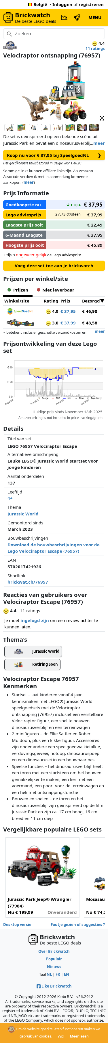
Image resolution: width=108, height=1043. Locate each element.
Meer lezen (79, 1036)
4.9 (54, 311)
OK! (61, 1036)
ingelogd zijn (34, 620)
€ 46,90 (89, 311)
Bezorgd (91, 301)
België (40, 4)
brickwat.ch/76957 (27, 582)
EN (66, 974)
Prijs (65, 301)
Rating (51, 301)
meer (99, 143)
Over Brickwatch (54, 951)
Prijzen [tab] (20, 290)
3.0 (54, 323)
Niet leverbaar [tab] (58, 290)
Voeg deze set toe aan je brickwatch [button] (54, 265)
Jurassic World (23, 514)
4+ (10, 498)
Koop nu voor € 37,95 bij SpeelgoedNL (54, 155)
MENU (94, 17)
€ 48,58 (89, 323)
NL (49, 974)
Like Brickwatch (56, 986)
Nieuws (54, 966)
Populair (54, 959)
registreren (91, 4)
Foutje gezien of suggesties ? (78, 924)
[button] (102, 117)
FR (58, 974)
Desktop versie (17, 924)
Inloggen (62, 4)
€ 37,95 (68, 311)
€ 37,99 (68, 323)
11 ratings (95, 48)
